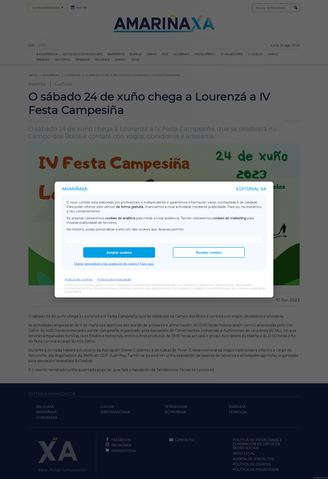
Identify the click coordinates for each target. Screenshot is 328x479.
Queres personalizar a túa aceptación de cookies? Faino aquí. (114, 263)
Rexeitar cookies (209, 252)
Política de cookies (78, 279)
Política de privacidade (114, 279)
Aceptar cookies (119, 252)
